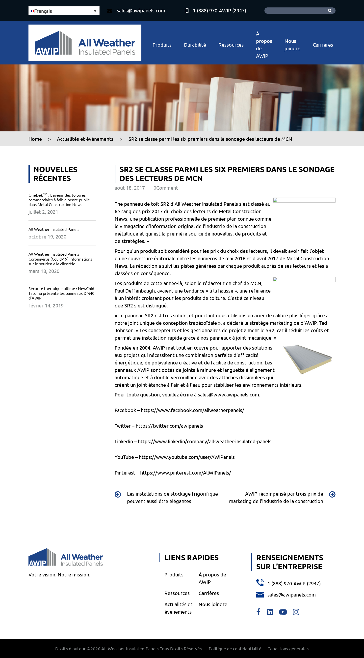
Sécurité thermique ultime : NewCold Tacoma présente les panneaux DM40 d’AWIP (61, 293)
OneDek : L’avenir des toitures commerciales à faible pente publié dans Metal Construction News (59, 199)
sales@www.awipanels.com (228, 394)
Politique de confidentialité (235, 648)
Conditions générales (288, 648)
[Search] (330, 10)
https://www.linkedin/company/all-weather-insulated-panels (204, 441)
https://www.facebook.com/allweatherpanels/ (192, 410)
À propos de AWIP (264, 44)
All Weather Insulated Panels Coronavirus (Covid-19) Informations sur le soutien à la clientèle (60, 258)
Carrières (323, 44)
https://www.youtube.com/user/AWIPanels (187, 457)
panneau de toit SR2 (146, 204)
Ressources (231, 44)
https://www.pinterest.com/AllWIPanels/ (185, 472)
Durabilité (195, 44)
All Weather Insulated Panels (53, 229)
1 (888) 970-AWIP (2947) (219, 10)
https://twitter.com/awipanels (169, 425)
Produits (162, 44)
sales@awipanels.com (141, 10)
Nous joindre (292, 44)
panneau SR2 (139, 315)
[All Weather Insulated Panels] (84, 43)
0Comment (166, 187)
